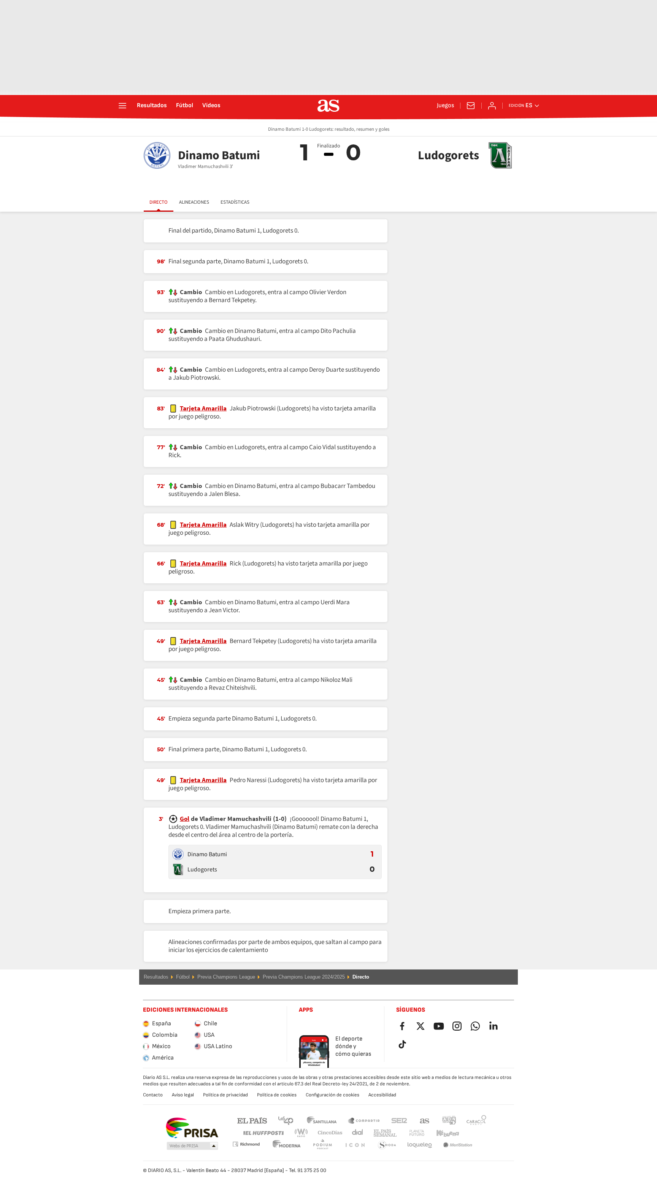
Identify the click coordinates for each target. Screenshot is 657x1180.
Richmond (473, 1133)
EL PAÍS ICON (322, 1145)
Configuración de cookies (332, 1095)
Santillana (321, 1120)
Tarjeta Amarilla (203, 408)
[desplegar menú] (122, 105)
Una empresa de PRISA (191, 1128)
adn (449, 1120)
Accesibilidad (382, 1095)
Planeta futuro (410, 1133)
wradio (303, 1133)
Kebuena (443, 1133)
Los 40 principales (285, 1120)
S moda (355, 1145)
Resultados (152, 106)
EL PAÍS (252, 1120)
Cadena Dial (356, 1133)
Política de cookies (277, 1095)
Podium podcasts (286, 1145)
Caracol (476, 1120)
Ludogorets (202, 869)
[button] (192, 1146)
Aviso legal (183, 1095)
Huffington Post (263, 1133)
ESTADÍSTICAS (235, 202)
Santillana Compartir (363, 1120)
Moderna (246, 1144)
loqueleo (387, 1145)
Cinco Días (327, 1133)
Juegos (445, 106)
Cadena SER (399, 1120)
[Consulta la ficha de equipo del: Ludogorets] (178, 869)
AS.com (424, 1120)
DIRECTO (158, 202)
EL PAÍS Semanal (383, 1133)
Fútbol (184, 106)
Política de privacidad (225, 1095)
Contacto (153, 1095)
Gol (184, 819)
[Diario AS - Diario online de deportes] (328, 106)
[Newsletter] (470, 105)
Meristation (419, 1145)
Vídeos (211, 106)
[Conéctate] (492, 105)
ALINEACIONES (194, 202)
